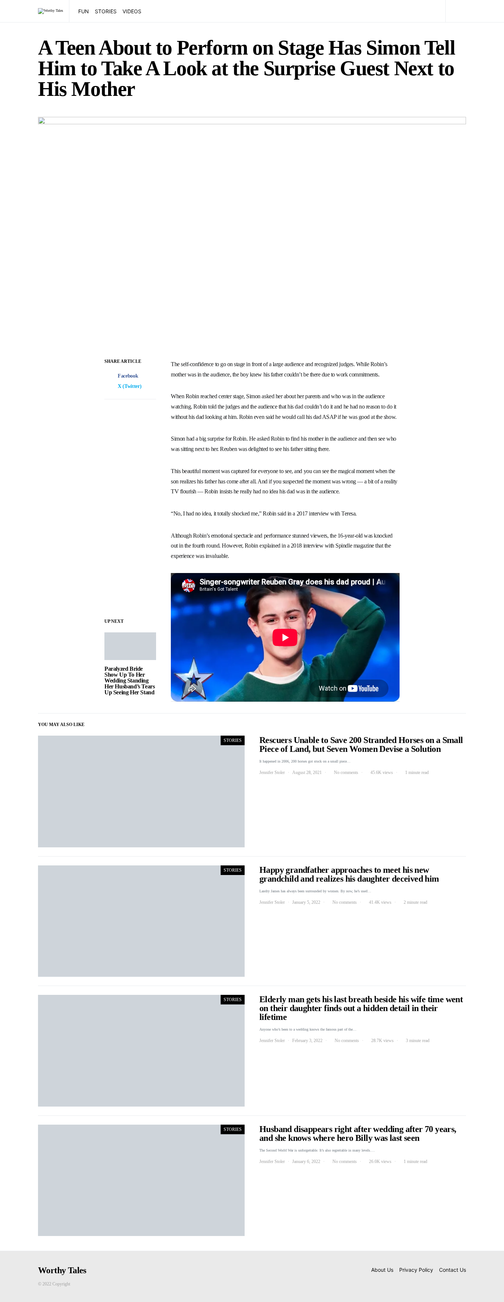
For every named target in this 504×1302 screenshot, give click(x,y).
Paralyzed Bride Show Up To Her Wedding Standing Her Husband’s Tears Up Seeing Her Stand (129, 680)
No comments (346, 772)
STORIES (106, 11)
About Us (382, 1270)
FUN (83, 11)
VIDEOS (131, 11)
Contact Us (452, 1270)
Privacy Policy (416, 1270)
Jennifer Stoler (272, 772)
